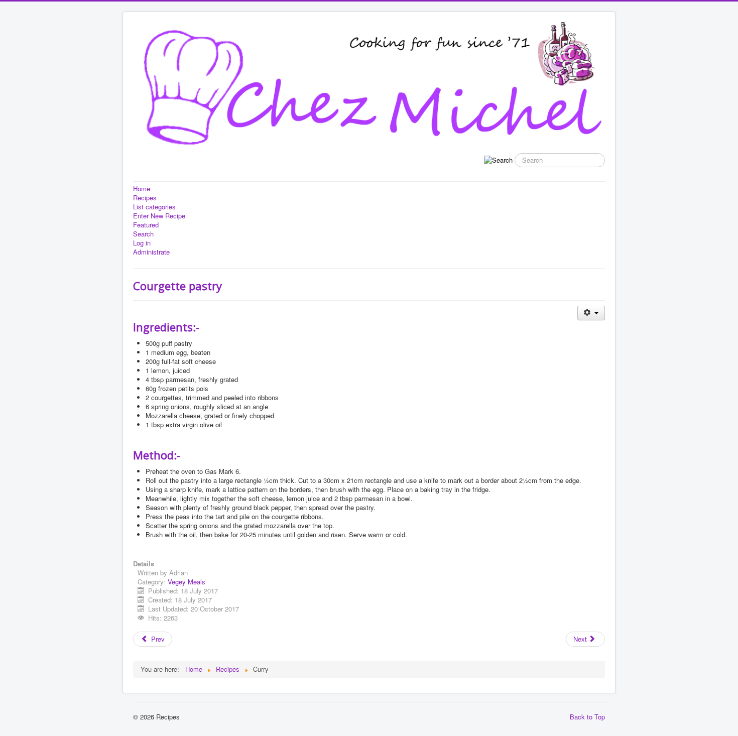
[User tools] (591, 313)
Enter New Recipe (159, 215)
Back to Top (587, 716)
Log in (142, 243)
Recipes (145, 197)
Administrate (151, 252)
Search (143, 233)
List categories (154, 206)
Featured (146, 224)
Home (141, 188)
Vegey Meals (186, 581)
